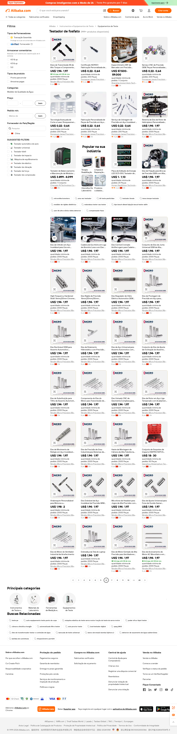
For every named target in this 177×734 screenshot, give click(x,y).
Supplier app (69, 709)
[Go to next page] (144, 580)
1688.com (60, 721)
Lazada (89, 721)
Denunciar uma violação (118, 689)
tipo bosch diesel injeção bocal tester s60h (131, 205)
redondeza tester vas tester (95, 205)
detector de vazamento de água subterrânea (139, 633)
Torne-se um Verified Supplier (155, 674)
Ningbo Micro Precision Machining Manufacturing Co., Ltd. (63, 81)
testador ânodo (128, 198)
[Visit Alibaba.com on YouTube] (166, 689)
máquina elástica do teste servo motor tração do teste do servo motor (92, 620)
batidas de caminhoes (20, 639)
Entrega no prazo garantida (51, 669)
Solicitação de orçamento (85, 663)
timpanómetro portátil (45, 639)
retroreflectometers (62, 198)
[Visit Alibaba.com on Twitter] (155, 689)
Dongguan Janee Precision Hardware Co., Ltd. (93, 79)
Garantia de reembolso (49, 663)
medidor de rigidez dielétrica (65, 205)
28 (139, 580)
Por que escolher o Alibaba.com (19, 658)
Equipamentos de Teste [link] (108, 26)
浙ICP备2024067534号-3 (159, 730)
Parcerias (147, 679)
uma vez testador (84, 198)
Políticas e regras (47, 687)
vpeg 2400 (118, 626)
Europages (128, 721)
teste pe (15, 620)
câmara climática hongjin (22, 626)
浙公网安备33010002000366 (134, 730)
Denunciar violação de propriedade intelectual (118, 683)
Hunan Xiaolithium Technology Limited (124, 185)
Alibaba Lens (21, 708)
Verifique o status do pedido (155, 669)
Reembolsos (113, 676)
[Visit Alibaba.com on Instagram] (161, 689)
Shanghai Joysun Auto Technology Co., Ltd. (124, 83)
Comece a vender (150, 663)
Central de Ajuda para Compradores (117, 659)
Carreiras (9, 674)
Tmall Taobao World (75, 721)
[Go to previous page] (73, 580)
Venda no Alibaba (150, 658)
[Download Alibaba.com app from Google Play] (163, 709)
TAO (110, 721)
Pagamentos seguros (49, 658)
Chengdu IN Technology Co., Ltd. (63, 185)
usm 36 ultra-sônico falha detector (67, 211)
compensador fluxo (96, 211)
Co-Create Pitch (13, 663)
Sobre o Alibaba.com (15, 652)
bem (40, 103)
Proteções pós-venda (49, 674)
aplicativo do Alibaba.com (125, 709)
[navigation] (26, 303)
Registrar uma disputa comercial (122, 671)
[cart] (141, 11)
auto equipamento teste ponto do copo (41, 620)
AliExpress (49, 721)
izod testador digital (98, 626)
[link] (173, 707)
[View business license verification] (113, 729)
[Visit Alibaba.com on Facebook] (144, 689)
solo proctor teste (75, 626)
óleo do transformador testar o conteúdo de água (31, 633)
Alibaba (52, 26)
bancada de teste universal (69, 633)
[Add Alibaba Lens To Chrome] (46, 709)
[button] (104, 10)
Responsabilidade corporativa (18, 669)
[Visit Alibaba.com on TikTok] (172, 689)
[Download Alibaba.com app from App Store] (146, 709)
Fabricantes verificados (84, 658)
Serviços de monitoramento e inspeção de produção (52, 680)
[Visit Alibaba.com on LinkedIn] (150, 689)
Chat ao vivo (113, 666)
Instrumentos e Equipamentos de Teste (77, 26)
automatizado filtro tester (50, 626)
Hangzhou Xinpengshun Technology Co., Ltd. (155, 464)
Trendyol (118, 721)
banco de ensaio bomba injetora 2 (101, 633)
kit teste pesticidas (106, 198)
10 (128, 580)
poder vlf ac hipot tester (137, 620)
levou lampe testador (150, 198)
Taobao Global (100, 721)
